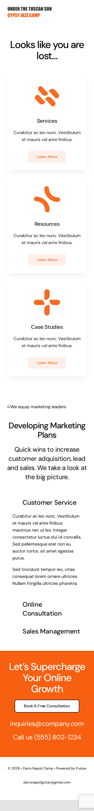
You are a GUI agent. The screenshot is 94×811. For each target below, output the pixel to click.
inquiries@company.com (47, 723)
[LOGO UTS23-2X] (29, 5)
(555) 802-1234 (57, 737)
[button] (47, 502)
